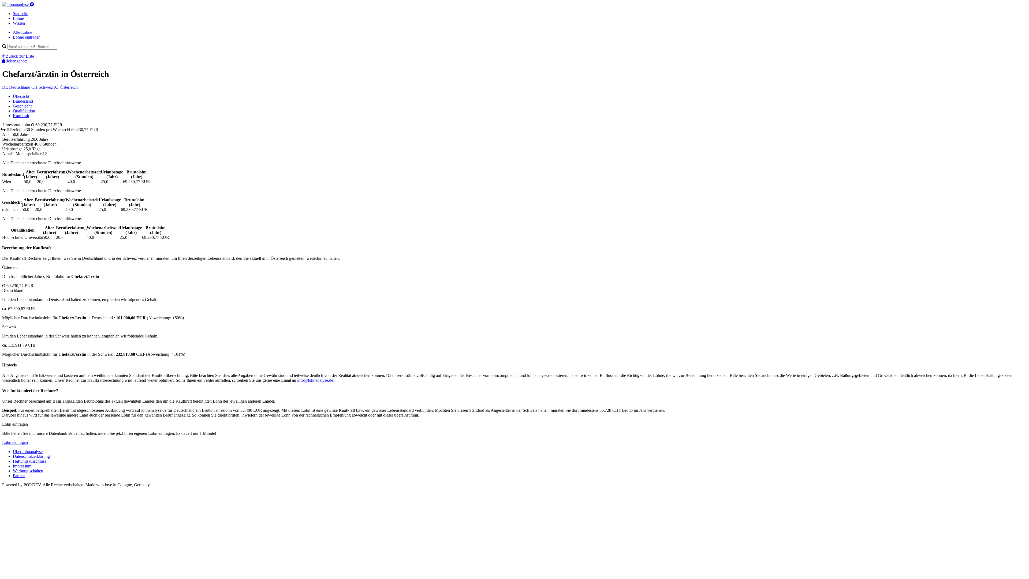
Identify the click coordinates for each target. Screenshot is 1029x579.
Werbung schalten (28, 471)
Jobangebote (17, 61)
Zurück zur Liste (20, 56)
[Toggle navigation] (32, 4)
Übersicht (21, 96)
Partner (19, 475)
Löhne (18, 18)
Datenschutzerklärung (31, 456)
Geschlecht (22, 106)
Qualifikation (24, 111)
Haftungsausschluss (29, 461)
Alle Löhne (22, 32)
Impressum (22, 466)
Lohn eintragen (15, 442)
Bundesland (23, 101)
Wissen (19, 23)
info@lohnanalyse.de (315, 380)
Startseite (20, 13)
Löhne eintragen (26, 37)
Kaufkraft (21, 115)
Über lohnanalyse (28, 451)
